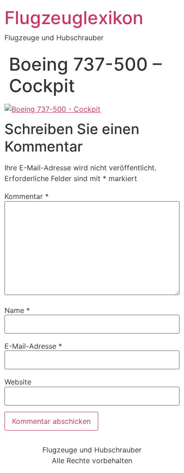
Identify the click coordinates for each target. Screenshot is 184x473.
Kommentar (26, 196)
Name (17, 310)
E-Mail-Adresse (33, 346)
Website (17, 381)
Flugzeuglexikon (73, 18)
